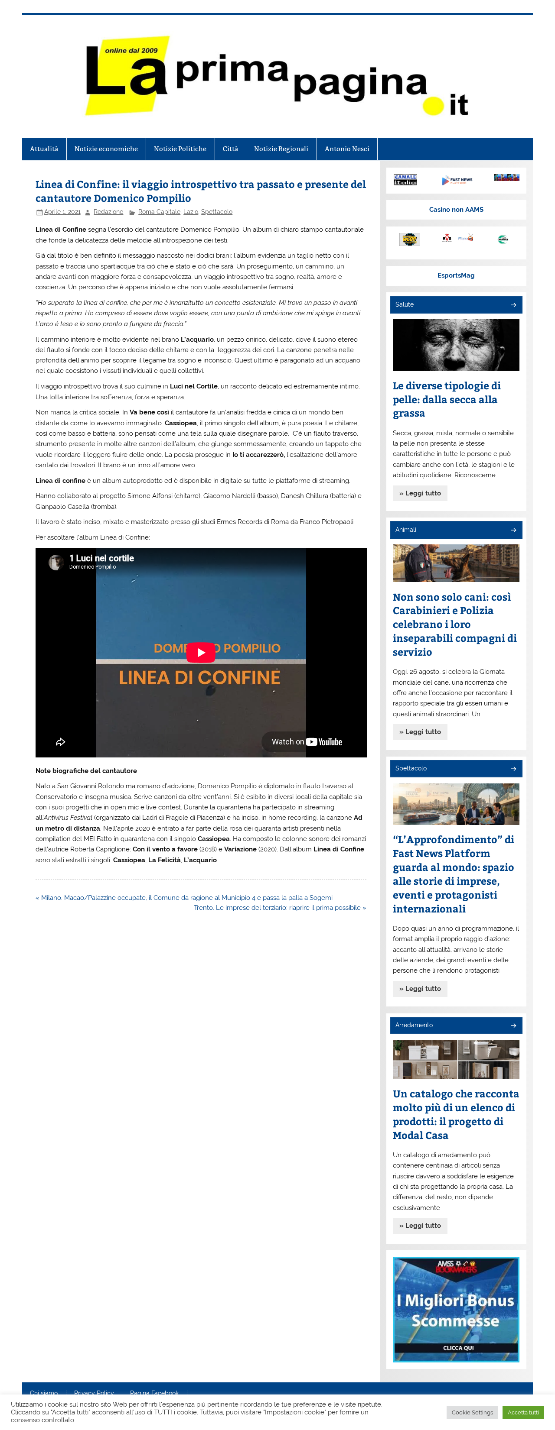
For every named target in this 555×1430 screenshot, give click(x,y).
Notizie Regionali (281, 149)
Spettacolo (216, 211)
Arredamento (414, 1025)
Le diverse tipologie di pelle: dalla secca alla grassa (447, 399)
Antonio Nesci (347, 149)
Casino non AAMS (456, 210)
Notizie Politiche (180, 149)
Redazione (108, 211)
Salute (404, 304)
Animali (405, 529)
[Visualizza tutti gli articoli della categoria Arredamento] (513, 1026)
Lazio (190, 211)
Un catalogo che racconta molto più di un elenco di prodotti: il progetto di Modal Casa (456, 1114)
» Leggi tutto (420, 493)
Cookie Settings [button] (472, 1412)
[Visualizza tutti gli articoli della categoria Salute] (513, 305)
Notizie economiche (106, 149)
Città (230, 149)
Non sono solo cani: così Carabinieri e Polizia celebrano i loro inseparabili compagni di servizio (455, 624)
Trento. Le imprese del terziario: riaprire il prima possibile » (280, 908)
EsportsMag (456, 275)
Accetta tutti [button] (523, 1412)
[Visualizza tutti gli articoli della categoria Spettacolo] (513, 769)
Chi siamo (44, 1394)
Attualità (44, 149)
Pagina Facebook (154, 1394)
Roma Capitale (159, 211)
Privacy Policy (94, 1394)
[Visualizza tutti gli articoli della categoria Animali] (513, 530)
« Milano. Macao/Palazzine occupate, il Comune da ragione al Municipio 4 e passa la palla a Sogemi (184, 898)
